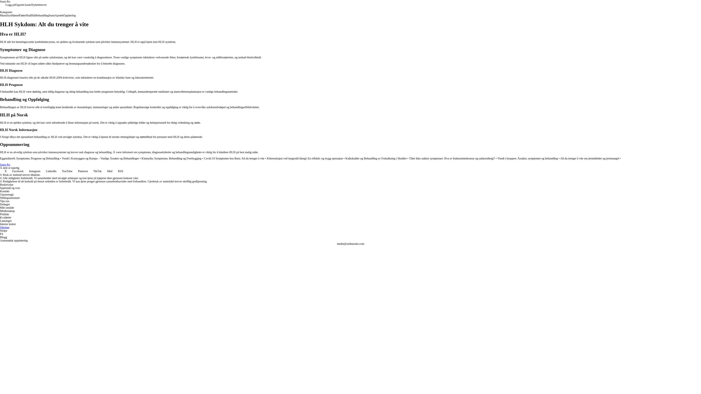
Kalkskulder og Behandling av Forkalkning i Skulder (376, 158)
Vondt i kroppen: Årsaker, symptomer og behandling (527, 158)
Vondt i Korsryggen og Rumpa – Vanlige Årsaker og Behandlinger (100, 158)
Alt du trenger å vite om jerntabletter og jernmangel (589, 158)
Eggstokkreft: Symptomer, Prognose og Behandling (29, 158)
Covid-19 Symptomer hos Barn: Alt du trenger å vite (234, 158)
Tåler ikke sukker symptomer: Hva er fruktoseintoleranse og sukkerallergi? (452, 158)
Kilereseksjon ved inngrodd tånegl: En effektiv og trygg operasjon (305, 158)
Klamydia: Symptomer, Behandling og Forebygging (171, 158)
